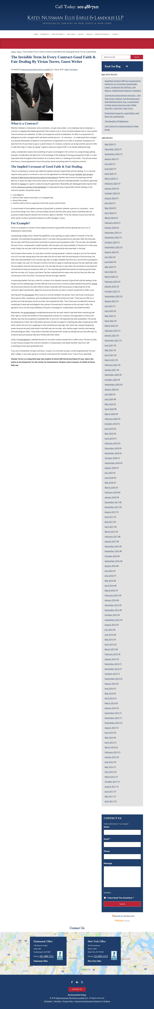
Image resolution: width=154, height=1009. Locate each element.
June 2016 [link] (109, 575)
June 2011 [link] (109, 791)
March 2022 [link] (110, 325)
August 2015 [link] (110, 624)
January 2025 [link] (110, 188)
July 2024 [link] (109, 203)
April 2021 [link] (109, 355)
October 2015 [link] (111, 615)
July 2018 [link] (109, 473)
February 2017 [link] (111, 536)
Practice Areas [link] (57, 34)
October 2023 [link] (111, 242)
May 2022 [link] (109, 316)
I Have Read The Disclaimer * (120, 898)
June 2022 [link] (109, 311)
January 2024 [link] (110, 227)
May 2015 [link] (109, 639)
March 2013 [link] (110, 747)
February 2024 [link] (111, 222)
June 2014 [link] (109, 688)
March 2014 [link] (110, 703)
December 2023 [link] (112, 232)
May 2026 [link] (109, 144)
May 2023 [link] (109, 267)
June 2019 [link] (109, 428)
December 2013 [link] (112, 713)
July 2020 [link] (109, 394)
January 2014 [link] (110, 708)
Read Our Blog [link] (115, 66)
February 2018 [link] (111, 492)
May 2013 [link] (109, 737)
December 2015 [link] (112, 605)
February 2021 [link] (111, 365)
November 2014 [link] (112, 669)
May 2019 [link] (109, 433)
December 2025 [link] (112, 149)
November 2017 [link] (112, 507)
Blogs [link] (80, 34)
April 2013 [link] (109, 742)
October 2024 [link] (111, 193)
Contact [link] (115, 34)
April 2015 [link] (109, 644)
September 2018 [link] (112, 463)
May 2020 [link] (109, 404)
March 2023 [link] (110, 276)
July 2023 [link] (109, 257)
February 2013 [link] (111, 752)
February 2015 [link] (111, 654)
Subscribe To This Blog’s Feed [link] (124, 916)
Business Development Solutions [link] (88, 1001)
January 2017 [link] (110, 541)
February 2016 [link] (111, 595)
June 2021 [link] (109, 345)
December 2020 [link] (112, 374)
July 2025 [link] (109, 164)
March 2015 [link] (110, 649)
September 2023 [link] (112, 247)
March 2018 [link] (110, 487)
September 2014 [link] (112, 678)
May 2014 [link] (109, 693)
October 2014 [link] (111, 673)
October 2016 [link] (111, 556)
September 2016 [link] (112, 561)
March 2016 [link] (110, 590)
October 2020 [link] (111, 379)
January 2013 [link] (110, 757)
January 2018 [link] (110, 497)
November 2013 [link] (112, 718)
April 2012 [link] (109, 772)
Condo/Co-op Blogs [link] (101, 34)
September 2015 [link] (112, 620)
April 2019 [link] (109, 438)
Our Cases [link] (70, 34)
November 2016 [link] (112, 551)
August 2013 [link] (110, 727)
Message (108, 863)
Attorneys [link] (44, 34)
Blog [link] (67, 70)
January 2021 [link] (110, 370)
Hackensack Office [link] (41, 961)
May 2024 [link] (109, 208)
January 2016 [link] (110, 600)
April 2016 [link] (109, 585)
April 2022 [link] (109, 321)
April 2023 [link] (109, 272)
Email (107, 839)
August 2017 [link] (110, 512)
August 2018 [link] (110, 468)
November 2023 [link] (112, 237)
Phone (107, 851)
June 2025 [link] (109, 169)
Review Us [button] (77, 989)
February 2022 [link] (111, 330)
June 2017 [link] (109, 517)
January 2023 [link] (110, 286)
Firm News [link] (73, 70)
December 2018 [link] (112, 448)
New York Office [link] (94, 961)
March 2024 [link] (110, 218)
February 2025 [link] (111, 183)
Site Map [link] (57, 1001)
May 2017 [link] (109, 522)
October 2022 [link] (111, 291)
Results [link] (89, 34)
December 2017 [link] (112, 502)
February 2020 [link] (111, 419)
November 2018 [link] (112, 453)
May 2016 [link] (109, 580)
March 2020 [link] (110, 414)
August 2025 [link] (110, 159)
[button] (72, 982)
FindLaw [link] (107, 1001)
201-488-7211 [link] (88, 6)
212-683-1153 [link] (101, 956)
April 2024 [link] (109, 213)
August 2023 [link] (110, 252)
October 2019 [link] (111, 423)
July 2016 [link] (109, 571)
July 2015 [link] (109, 629)
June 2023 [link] (109, 262)
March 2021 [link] (110, 360)
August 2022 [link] (110, 301)
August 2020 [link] (110, 389)
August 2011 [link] (110, 786)
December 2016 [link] (112, 546)
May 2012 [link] (109, 767)
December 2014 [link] (112, 664)
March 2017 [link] (110, 531)
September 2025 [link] (112, 154)
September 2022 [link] (112, 296)
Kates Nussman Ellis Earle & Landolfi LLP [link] (37, 70)
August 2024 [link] (110, 198)
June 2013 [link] (109, 732)
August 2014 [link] (110, 683)
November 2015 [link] (112, 610)
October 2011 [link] (111, 781)
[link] (77, 20)
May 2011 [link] (109, 796)
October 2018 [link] (111, 458)
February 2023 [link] (111, 281)
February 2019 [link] (111, 443)
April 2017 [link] (109, 526)
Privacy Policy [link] (68, 1001)
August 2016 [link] (110, 566)
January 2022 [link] (110, 335)
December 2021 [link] (112, 340)
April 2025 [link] (109, 173)
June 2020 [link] (109, 399)
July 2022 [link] (109, 306)
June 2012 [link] (109, 762)
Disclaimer (107, 892)
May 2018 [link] (109, 482)
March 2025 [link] (110, 178)
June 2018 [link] (109, 477)
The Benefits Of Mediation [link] (116, 121)
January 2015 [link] (110, 659)
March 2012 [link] (110, 777)
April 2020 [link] (109, 409)
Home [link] (36, 34)
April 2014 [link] (109, 698)
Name (106, 827)
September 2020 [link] (112, 384)
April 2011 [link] (109, 801)
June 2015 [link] (109, 634)
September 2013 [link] (112, 723)
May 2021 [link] (109, 350)
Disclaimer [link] (48, 1001)
